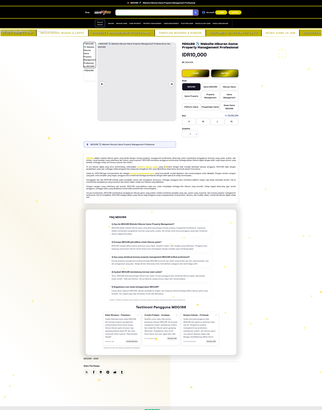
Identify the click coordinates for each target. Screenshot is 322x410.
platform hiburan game (147, 167)
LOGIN (221, 12)
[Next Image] (171, 84)
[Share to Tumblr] (122, 372)
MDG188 (90, 158)
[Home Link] (102, 12)
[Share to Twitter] (87, 372)
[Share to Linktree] (101, 372)
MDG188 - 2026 (91, 359)
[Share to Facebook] (94, 372)
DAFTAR (235, 12)
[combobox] (154, 12)
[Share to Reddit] (115, 372)
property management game (142, 173)
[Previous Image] (102, 84)
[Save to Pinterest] (108, 372)
